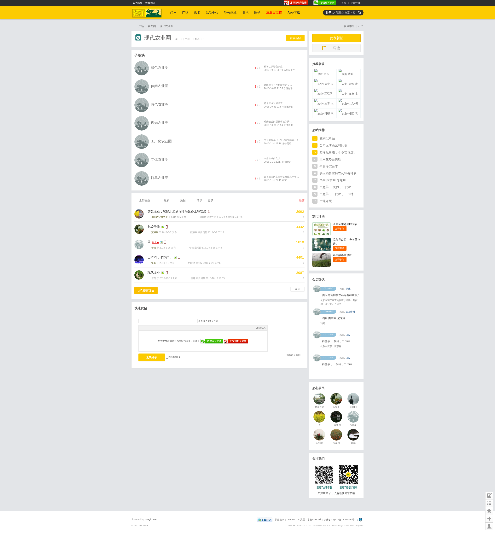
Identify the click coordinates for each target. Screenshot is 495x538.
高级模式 (260, 327)
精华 (199, 200)
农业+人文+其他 (349, 103)
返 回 (297, 289)
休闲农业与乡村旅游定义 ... (278, 85)
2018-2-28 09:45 (212, 263)
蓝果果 (154, 232)
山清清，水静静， (160, 257)
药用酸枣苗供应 (330, 159)
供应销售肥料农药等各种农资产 (341, 295)
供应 (326, 73)
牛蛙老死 (325, 201)
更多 (210, 200)
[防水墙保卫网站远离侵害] (360, 519)
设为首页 (137, 3)
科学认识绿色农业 (273, 66)
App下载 (294, 12)
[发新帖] (146, 290)
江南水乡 (336, 425)
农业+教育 (323, 105)
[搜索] (359, 12)
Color (145, 328)
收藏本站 (150, 3)
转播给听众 (175, 357)
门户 (173, 12)
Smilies (170, 328)
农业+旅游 (348, 85)
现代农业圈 (166, 26)
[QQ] (264, 519)
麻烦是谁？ (289, 70)
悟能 (153, 263)
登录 (343, 3)
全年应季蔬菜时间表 (333, 145)
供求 (197, 12)
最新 (166, 200)
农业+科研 (323, 115)
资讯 (245, 12)
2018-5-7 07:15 (216, 232)
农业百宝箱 (274, 12)
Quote (160, 328)
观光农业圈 (159, 123)
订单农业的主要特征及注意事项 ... (281, 176)
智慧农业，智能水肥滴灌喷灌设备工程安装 (177, 211)
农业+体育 (323, 85)
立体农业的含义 (272, 158)
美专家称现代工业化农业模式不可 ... (282, 140)
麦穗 (353, 443)
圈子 (257, 12)
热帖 (183, 200)
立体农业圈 (159, 159)
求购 (350, 73)
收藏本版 (349, 26)
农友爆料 (350, 311)
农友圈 (152, 26)
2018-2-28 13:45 (213, 247)
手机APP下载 (314, 519)
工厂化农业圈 (161, 141)
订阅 (361, 26)
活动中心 (212, 12)
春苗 (284, 180)
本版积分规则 (293, 355)
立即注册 (355, 3)
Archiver (291, 519)
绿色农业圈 (159, 68)
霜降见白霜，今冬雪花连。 (338, 152)
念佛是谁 (288, 88)
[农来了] (147, 18)
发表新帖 (295, 38)
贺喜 (153, 247)
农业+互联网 (324, 94)
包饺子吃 (154, 226)
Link (155, 328)
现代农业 (154, 272)
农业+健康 (348, 95)
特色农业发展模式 (273, 103)
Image (150, 328)
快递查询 (279, 519)
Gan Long (143, 525)
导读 (336, 48)
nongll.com (151, 519)
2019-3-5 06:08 (234, 217)
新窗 (302, 200)
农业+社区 (348, 115)
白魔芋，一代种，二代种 (336, 194)
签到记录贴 (327, 138)
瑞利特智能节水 (159, 217)
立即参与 (339, 228)
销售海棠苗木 (328, 166)
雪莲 (153, 278)
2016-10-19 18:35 (215, 278)
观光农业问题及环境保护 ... (278, 121)
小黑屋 (301, 519)
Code (165, 328)
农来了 (133, 26)
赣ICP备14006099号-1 (345, 519)
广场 (185, 12)
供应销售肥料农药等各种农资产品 (339, 173)
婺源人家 (319, 407)
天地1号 (353, 407)
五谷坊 (319, 443)
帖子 (328, 12)
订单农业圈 (159, 178)
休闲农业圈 (159, 86)
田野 (319, 425)
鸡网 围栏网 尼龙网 (332, 180)
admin (353, 425)
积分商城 (230, 12)
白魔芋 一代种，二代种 (335, 187)
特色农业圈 (159, 104)
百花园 (336, 443)
